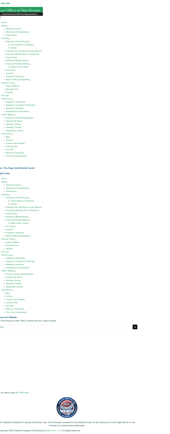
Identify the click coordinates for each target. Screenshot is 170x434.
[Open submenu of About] (7, 26)
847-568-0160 (22, 392)
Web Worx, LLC (54, 430)
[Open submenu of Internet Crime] (15, 83)
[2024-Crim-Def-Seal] (67, 397)
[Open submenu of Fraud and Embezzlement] (30, 64)
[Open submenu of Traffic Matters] (15, 115)
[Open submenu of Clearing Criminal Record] (29, 198)
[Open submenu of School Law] (13, 99)
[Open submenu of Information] (12, 134)
